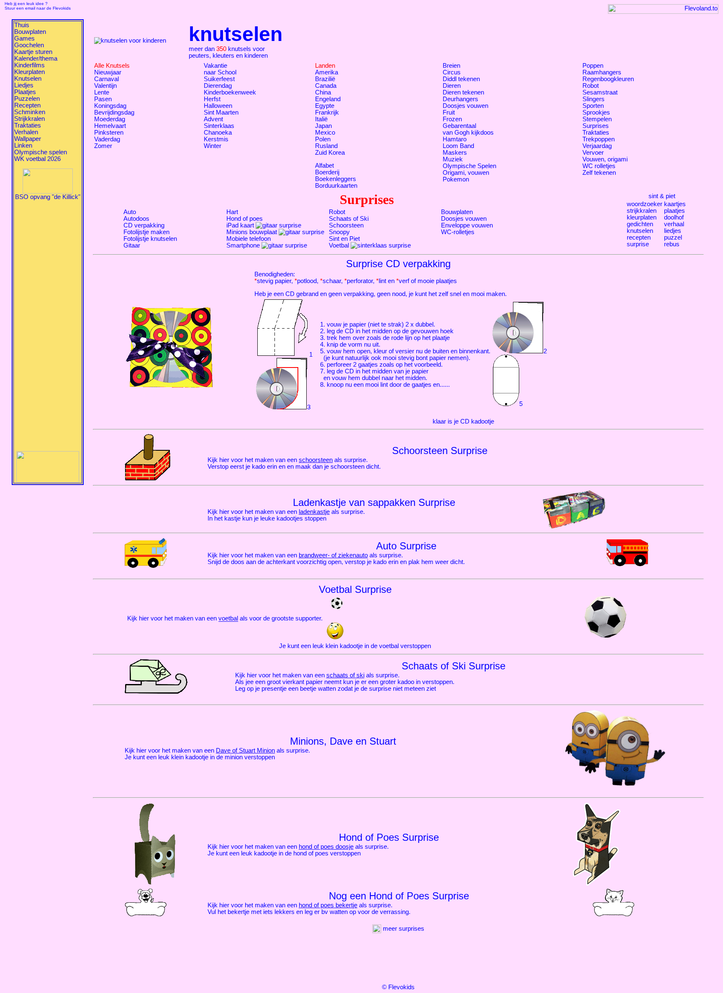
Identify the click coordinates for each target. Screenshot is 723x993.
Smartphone (243, 245)
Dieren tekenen (463, 92)
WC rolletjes (598, 166)
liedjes (672, 230)
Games (24, 38)
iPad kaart (240, 225)
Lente (101, 92)
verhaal (674, 224)
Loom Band (458, 146)
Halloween (218, 105)
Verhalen (26, 132)
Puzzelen (27, 98)
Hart (232, 212)
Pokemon (456, 179)
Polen (323, 139)
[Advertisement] (47, 325)
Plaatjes (25, 92)
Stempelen (597, 119)
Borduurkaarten (336, 185)
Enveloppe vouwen (467, 225)
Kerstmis (216, 139)
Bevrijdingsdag (114, 112)
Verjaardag (597, 146)
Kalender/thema (35, 58)
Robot (590, 85)
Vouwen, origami (605, 159)
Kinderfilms (29, 65)
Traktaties (27, 125)
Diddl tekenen (461, 79)
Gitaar (131, 245)
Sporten (593, 105)
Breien (451, 65)
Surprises (595, 126)
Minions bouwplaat (251, 232)
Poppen (592, 65)
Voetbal (339, 245)
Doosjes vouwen (465, 105)
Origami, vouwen (466, 172)
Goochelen (29, 45)
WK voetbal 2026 (37, 159)
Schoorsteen (346, 225)
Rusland (326, 146)
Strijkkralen (29, 118)
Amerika (326, 72)
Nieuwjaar (107, 72)
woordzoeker (644, 204)
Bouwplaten (30, 31)
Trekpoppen (598, 139)
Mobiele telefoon (248, 238)
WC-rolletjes (457, 232)
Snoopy (339, 232)
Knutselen (27, 78)
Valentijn (105, 85)
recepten (639, 237)
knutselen (640, 230)
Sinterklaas (219, 126)
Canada (325, 85)
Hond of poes (244, 218)
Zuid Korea (330, 152)
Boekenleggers (335, 179)
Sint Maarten (221, 112)
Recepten (27, 105)
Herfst (212, 99)
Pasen (103, 99)
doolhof (674, 217)
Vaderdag (107, 139)
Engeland (328, 99)
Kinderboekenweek (230, 92)
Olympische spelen (40, 152)
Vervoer (593, 152)
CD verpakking (143, 225)
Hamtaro (455, 139)
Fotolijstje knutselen (150, 238)
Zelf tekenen (599, 172)
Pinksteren (108, 132)
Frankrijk (327, 112)
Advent (213, 119)
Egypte (324, 105)
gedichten (640, 224)
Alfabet (324, 165)
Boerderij (327, 172)
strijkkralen (641, 210)
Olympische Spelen (469, 166)
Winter (212, 146)
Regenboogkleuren (608, 79)
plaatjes (674, 210)
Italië (321, 119)
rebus (671, 244)
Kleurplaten (29, 72)
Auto (129, 212)
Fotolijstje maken (146, 232)
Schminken (29, 112)
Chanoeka (218, 132)
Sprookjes (596, 112)
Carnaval (106, 79)
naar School (220, 72)
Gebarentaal (459, 126)
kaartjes (675, 204)
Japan (323, 126)
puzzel (673, 237)
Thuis (21, 25)
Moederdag (109, 119)
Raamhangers (601, 72)
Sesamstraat (600, 92)
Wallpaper (27, 138)
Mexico (325, 132)
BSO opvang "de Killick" (47, 197)
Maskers (455, 152)
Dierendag (218, 85)
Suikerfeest (219, 79)
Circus (452, 72)
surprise (638, 244)
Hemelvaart (110, 126)
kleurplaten (641, 217)
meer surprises (402, 928)
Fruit (449, 112)
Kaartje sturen (33, 52)
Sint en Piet (344, 238)
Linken (23, 145)
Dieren (452, 85)
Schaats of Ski (349, 218)
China (323, 92)
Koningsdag (110, 105)
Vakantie (215, 65)
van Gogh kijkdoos (468, 132)
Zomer (103, 146)
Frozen (452, 119)
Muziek (453, 159)
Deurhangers (460, 99)
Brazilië (325, 79)
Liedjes (23, 85)
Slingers (593, 99)
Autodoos (136, 218)
